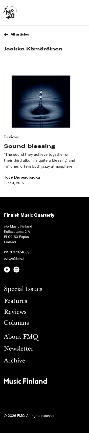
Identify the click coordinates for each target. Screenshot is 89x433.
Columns (16, 323)
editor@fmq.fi (14, 258)
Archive (14, 360)
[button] (80, 13)
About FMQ (21, 337)
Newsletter (18, 349)
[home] (10, 12)
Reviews (15, 312)
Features (15, 301)
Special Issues (23, 289)
